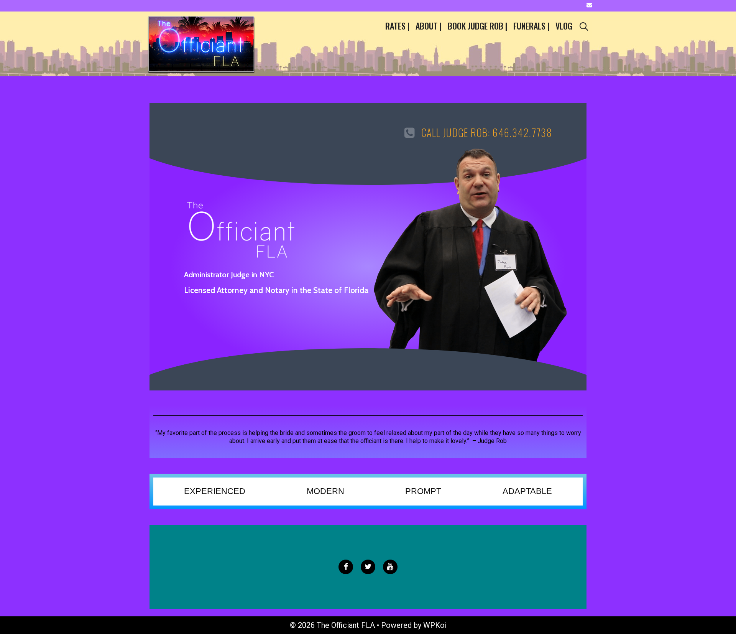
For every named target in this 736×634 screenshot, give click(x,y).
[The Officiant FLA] (201, 43)
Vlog (563, 26)
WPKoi (435, 625)
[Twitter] (368, 567)
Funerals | (531, 26)
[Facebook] (345, 567)
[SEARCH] (583, 26)
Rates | (397, 26)
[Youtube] (390, 567)
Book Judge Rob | (477, 26)
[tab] (214, 492)
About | (429, 26)
